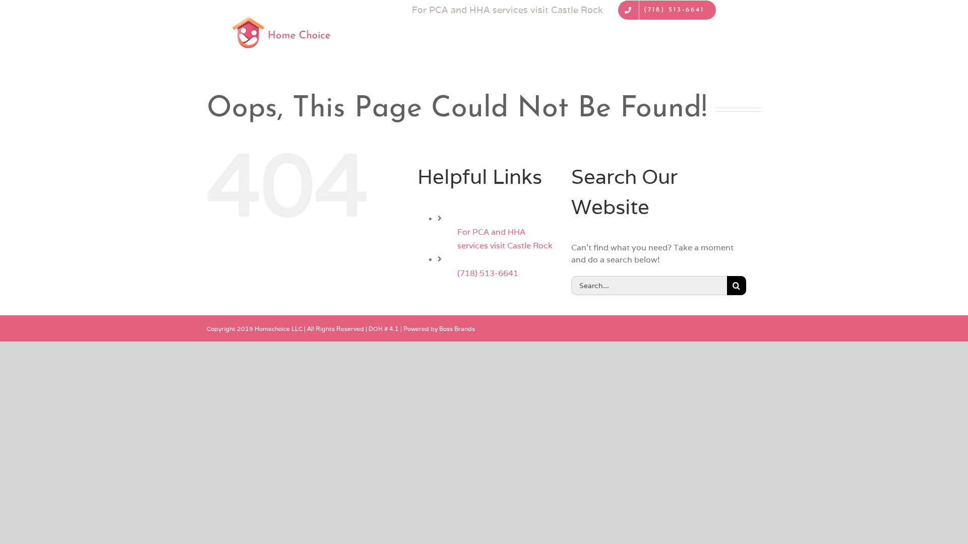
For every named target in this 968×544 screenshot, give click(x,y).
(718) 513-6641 (487, 273)
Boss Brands (457, 328)
